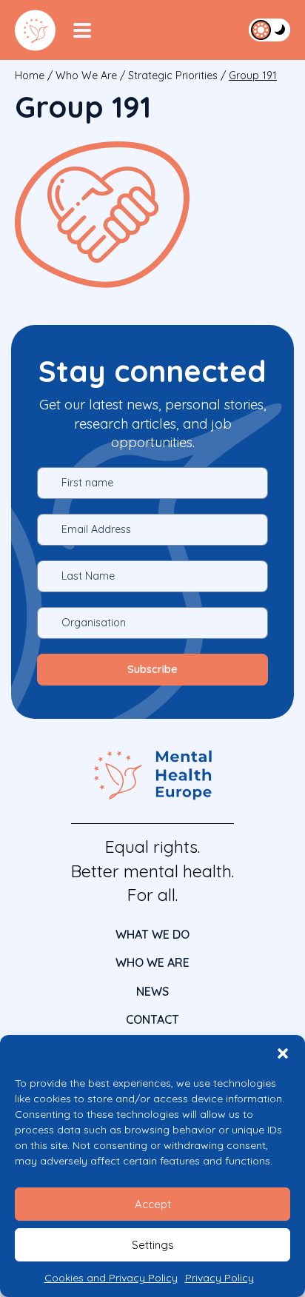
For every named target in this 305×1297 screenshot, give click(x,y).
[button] (282, 1053)
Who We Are (86, 75)
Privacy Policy (219, 1277)
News (152, 991)
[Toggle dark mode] (269, 30)
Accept (153, 1204)
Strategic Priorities (173, 75)
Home (29, 75)
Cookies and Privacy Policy (111, 1277)
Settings (153, 1245)
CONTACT (152, 1019)
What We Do (152, 934)
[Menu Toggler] (82, 30)
